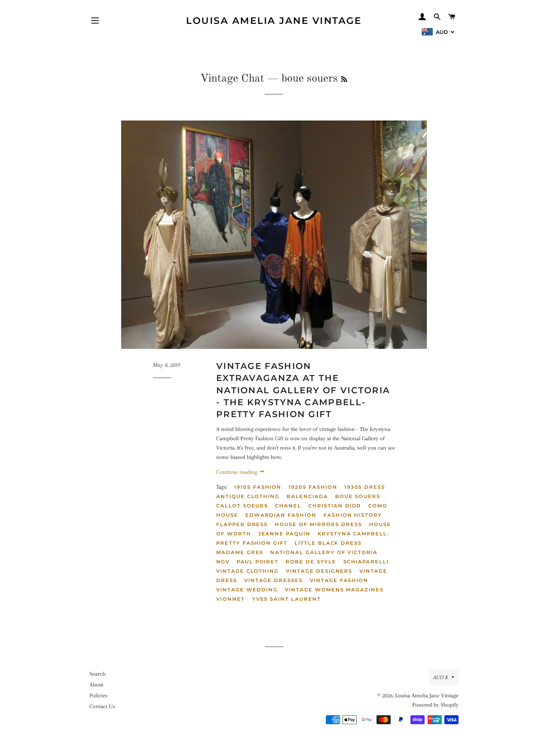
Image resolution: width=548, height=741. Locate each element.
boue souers (357, 496)
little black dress (328, 543)
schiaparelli (366, 562)
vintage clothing (247, 571)
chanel (288, 506)
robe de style (311, 562)
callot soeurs (242, 506)
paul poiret (257, 562)
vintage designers (319, 571)
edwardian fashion (280, 515)
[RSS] (344, 79)
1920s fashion (313, 487)
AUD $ (440, 677)
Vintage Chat (232, 78)
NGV (223, 562)
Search (97, 673)
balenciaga (307, 496)
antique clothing (248, 496)
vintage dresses (273, 580)
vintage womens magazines (334, 590)
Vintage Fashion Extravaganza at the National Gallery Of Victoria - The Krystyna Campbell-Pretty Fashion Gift (303, 390)
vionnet (230, 599)
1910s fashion (257, 487)
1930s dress (364, 487)
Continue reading (237, 472)
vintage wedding (247, 590)
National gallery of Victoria (324, 552)
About (96, 684)
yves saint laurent (286, 599)
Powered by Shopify (435, 704)
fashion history (353, 515)
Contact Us (102, 706)
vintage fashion (339, 580)
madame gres (239, 552)
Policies (98, 695)
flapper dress (242, 524)
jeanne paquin (284, 534)
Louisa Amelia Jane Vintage (274, 20)
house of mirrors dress (318, 524)
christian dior (334, 506)
